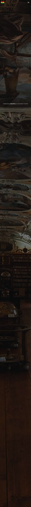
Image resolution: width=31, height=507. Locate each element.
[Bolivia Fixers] (2, 2)
